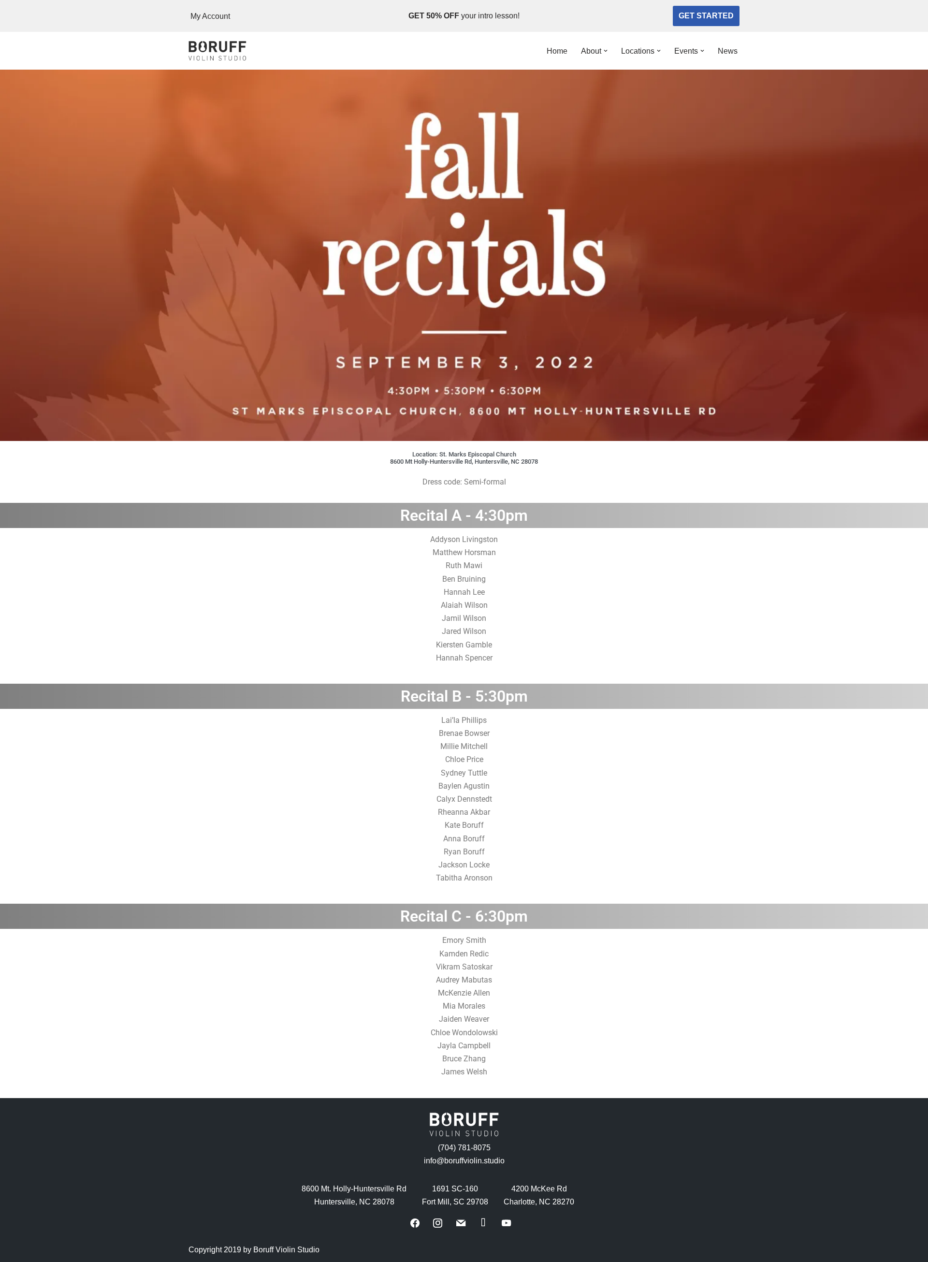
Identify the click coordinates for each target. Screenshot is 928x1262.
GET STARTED (706, 16)
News (728, 51)
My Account (210, 16)
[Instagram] (437, 1222)
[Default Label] (460, 1222)
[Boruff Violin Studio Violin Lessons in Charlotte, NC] (217, 51)
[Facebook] (414, 1222)
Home (557, 51)
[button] (606, 51)
